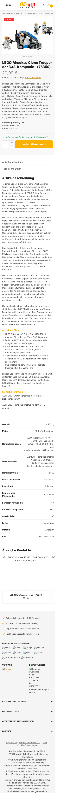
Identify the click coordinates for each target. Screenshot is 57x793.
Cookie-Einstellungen (27, 745)
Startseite (6, 13)
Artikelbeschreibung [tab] (12, 162)
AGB (45, 742)
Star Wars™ (13, 128)
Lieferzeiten (32, 768)
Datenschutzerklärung (29, 742)
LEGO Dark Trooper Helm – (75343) (26, 595)
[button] (49, 5)
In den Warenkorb (34, 144)
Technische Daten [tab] (11, 168)
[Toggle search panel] (44, 5)
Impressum (11, 742)
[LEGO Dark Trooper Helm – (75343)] (26, 573)
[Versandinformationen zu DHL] (7, 669)
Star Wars (16, 13)
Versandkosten (33, 77)
